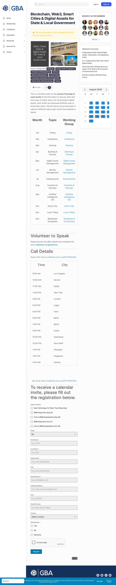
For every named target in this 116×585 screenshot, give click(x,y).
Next (74, 558)
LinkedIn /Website (36, 486)
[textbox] (52, 517)
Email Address (36, 476)
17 (91, 112)
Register (36, 552)
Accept (100, 581)
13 (109, 107)
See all (95, 39)
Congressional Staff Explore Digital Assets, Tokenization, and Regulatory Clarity (95, 54)
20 (109, 112)
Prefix (33, 430)
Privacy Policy (109, 581)
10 (91, 107)
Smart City (69, 206)
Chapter (50, 69)
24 (91, 116)
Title (32, 467)
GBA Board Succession (90, 49)
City (32, 495)
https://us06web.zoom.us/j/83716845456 (58, 257)
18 (97, 112)
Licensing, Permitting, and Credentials (45, 78)
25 (97, 116)
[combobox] (54, 434)
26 (103, 116)
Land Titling (54, 75)
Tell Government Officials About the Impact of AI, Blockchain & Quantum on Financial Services (95, 69)
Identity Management (39, 75)
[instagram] (98, 575)
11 (97, 107)
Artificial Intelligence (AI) (69, 197)
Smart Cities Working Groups (42, 81)
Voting (57, 81)
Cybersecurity (69, 179)
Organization (35, 458)
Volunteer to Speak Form (47, 245)
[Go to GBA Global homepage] (13, 7)
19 (103, 112)
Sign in (96, 4)
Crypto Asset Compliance (65, 69)
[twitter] (106, 575)
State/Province (36, 504)
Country (33, 513)
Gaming (55, 72)
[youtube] (110, 575)
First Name (35, 440)
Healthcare (69, 139)
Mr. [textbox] (33, 434)
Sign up (106, 4)
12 (103, 107)
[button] (34, 54)
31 (91, 121)
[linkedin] (102, 575)
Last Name (35, 449)
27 (109, 116)
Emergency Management (41, 72)
